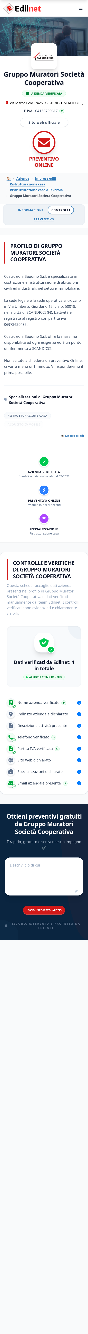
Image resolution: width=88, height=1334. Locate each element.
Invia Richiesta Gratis (44, 910)
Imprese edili (45, 178)
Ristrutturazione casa (27, 184)
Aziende (22, 178)
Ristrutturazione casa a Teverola (36, 190)
